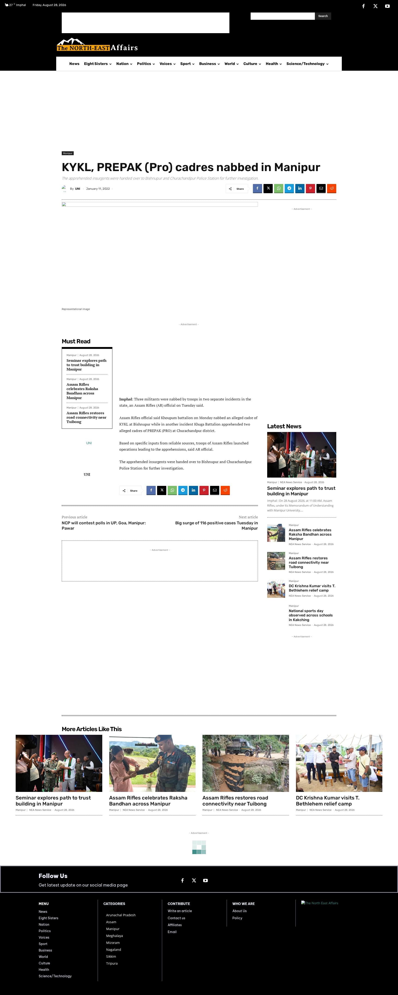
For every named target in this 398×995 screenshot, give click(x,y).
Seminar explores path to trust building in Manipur (86, 365)
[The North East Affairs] (196, 44)
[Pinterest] (310, 188)
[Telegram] (289, 188)
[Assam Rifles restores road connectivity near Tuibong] (276, 561)
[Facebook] (363, 6)
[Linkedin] (299, 188)
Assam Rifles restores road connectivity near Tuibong (86, 417)
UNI (77, 188)
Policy (237, 918)
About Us (239, 911)
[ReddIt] (331, 188)
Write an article (180, 911)
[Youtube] (387, 6)
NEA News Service (291, 482)
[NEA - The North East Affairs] (330, 913)
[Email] (321, 188)
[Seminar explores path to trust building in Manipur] (301, 455)
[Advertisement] (145, 22)
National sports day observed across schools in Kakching (311, 615)
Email (172, 932)
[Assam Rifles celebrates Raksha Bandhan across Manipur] (276, 533)
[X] (375, 6)
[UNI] (66, 188)
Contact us (176, 918)
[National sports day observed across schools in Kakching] (276, 614)
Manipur (67, 153)
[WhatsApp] (278, 188)
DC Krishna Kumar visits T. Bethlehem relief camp (312, 588)
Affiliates (175, 925)
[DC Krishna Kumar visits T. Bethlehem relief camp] (276, 589)
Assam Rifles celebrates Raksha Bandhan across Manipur (82, 391)
